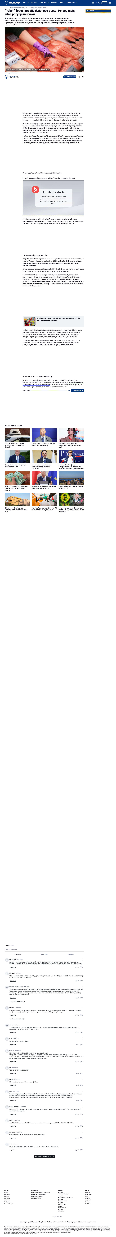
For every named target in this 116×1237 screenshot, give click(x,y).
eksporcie (60, 221)
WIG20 (86, 1196)
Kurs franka (7, 1198)
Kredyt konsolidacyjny (63, 1194)
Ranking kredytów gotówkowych (65, 1197)
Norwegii (45, 279)
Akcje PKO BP (88, 1194)
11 (78, 967)
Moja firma (43, 2)
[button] (98, 3)
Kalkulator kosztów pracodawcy (38, 1194)
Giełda (25, 2)
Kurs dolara (7, 1200)
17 (78, 1015)
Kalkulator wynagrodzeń (37, 1196)
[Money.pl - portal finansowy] (16, 2)
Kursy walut (7, 1194)
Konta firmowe (61, 1211)
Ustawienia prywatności (88, 1222)
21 (78, 980)
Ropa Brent (87, 1202)
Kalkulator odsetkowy (36, 1198)
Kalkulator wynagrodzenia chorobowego (40, 1192)
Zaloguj (104, 2)
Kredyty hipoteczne (62, 1201)
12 (78, 1150)
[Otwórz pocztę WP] (93, 2)
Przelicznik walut (8, 1202)
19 (78, 1032)
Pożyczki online (61, 1204)
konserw (35, 118)
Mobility (54, 2)
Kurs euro (6, 1196)
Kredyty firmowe (62, 1207)
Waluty (33, 2)
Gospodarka (71, 2)
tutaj (36, 1233)
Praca (61, 2)
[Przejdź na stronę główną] (6, 4)
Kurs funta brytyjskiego (9, 1203)
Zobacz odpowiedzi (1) (18, 1001)
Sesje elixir (87, 1198)
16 (78, 1126)
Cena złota (87, 1192)
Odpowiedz (13, 967)
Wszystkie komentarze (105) (43, 1156)
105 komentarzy (71, 77)
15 (78, 997)
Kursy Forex (88, 1200)
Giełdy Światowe (89, 1203)
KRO (14, 76)
